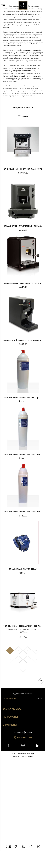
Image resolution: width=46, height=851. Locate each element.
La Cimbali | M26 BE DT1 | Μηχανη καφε (23, 169)
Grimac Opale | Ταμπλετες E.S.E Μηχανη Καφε (23, 226)
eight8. (30, 756)
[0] (7, 847)
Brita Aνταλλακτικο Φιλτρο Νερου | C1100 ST (23, 397)
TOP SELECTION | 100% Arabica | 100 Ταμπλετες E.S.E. (23, 626)
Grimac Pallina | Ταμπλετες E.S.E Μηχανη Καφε (23, 283)
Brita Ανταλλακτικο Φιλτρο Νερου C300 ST (23, 512)
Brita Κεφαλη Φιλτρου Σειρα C (23, 569)
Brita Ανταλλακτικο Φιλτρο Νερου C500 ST (23, 455)
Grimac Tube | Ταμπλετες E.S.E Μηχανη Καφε (23, 340)
